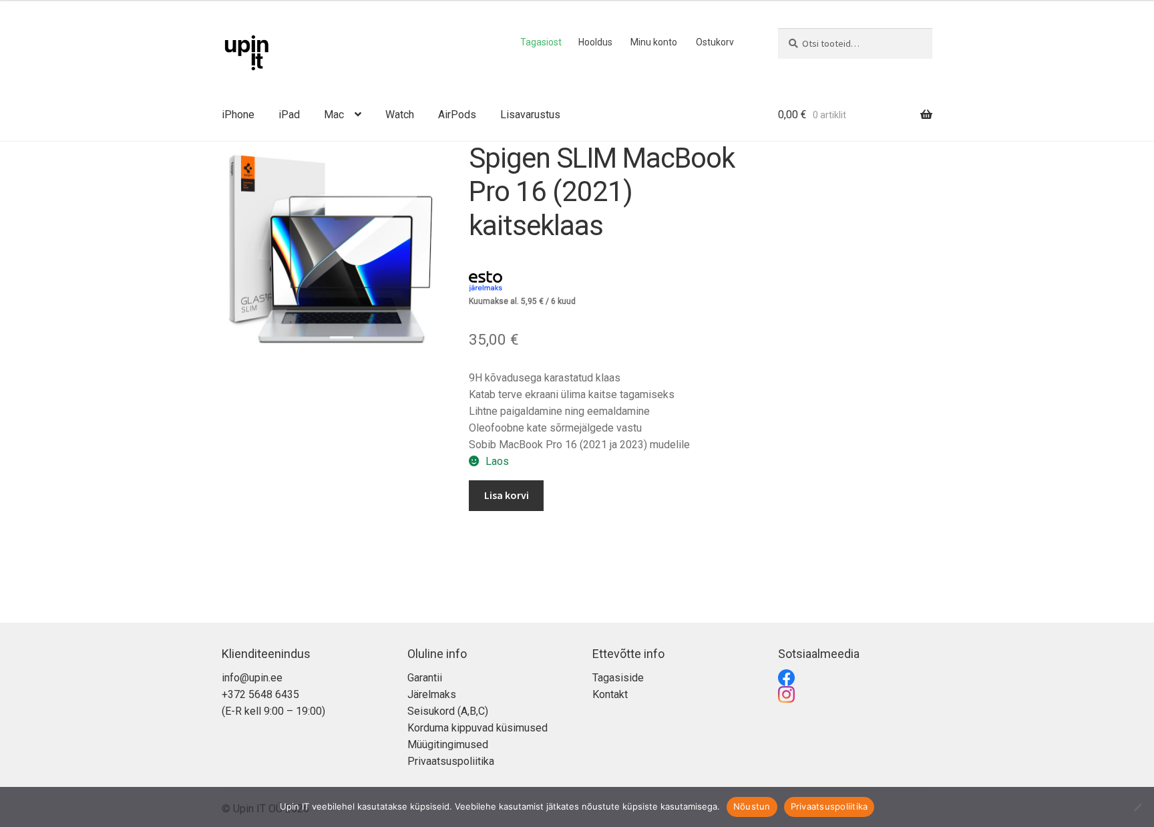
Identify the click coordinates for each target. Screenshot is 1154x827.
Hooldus (595, 42)
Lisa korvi (506, 495)
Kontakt (610, 694)
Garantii (424, 677)
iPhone (238, 114)
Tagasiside (618, 677)
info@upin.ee (252, 677)
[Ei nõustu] (1137, 807)
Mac (334, 114)
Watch (399, 114)
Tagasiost (541, 42)
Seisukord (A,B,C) (447, 711)
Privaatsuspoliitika (450, 761)
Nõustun (752, 806)
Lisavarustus (530, 114)
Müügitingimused (447, 744)
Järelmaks (431, 694)
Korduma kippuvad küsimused (477, 727)
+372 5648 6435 (260, 694)
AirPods (457, 114)
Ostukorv (715, 42)
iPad (289, 114)
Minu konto (653, 42)
